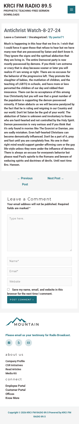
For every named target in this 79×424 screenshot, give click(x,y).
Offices (10, 394)
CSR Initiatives (14, 365)
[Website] (39, 282)
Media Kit (11, 373)
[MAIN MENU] (71, 9)
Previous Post (25, 179)
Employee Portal (15, 386)
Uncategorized (38, 37)
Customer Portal (16, 390)
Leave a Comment (15, 37)
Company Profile (15, 361)
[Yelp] (18, 342)
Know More (12, 398)
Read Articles (13, 369)
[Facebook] (9, 342)
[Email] (28, 342)
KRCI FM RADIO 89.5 (28, 6)
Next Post (56, 178)
